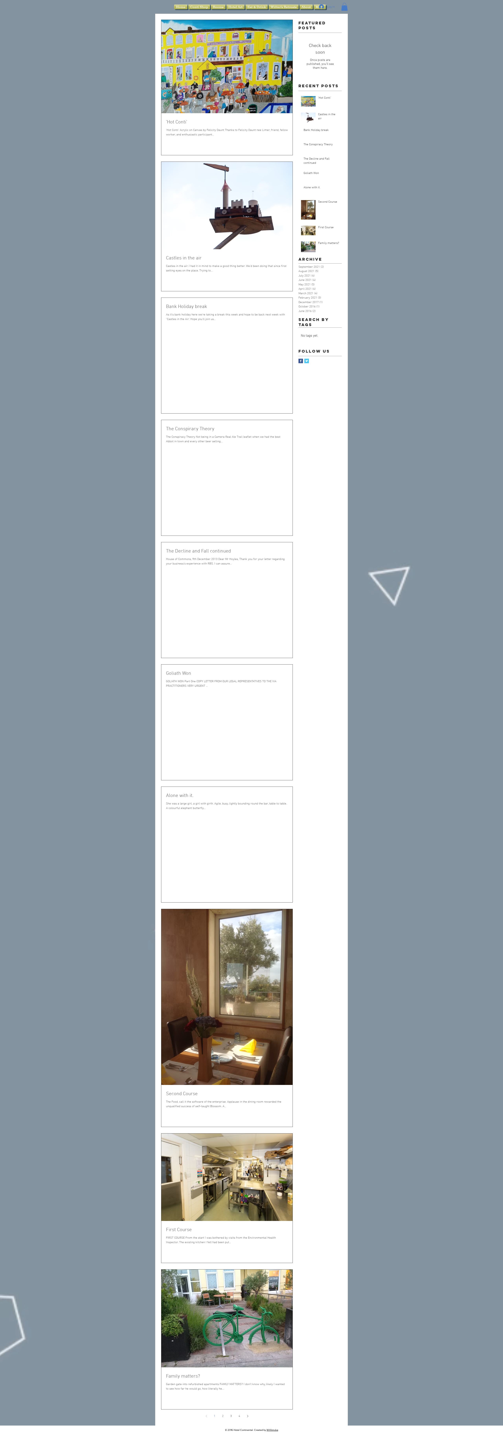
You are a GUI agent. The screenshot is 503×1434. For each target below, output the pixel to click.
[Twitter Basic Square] (306, 361)
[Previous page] (206, 1416)
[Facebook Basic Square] (300, 361)
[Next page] (247, 1416)
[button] (344, 7)
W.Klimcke (272, 1429)
